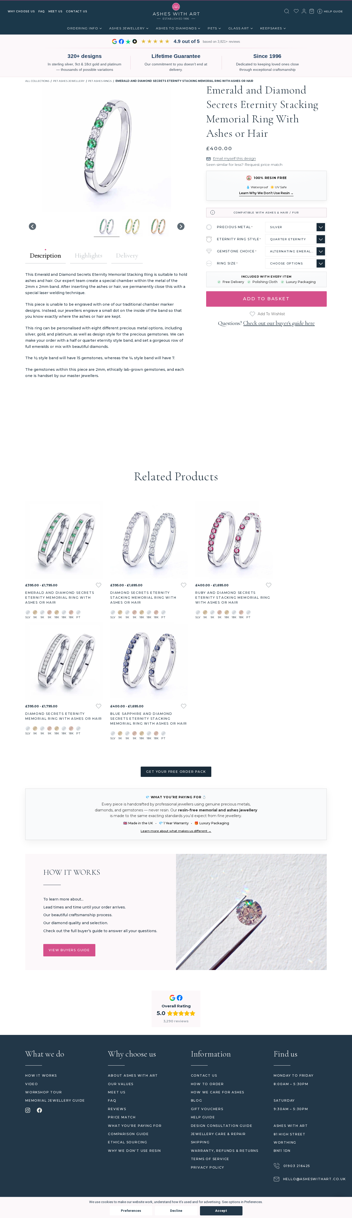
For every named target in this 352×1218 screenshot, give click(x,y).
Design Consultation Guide (222, 1126)
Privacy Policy (207, 1167)
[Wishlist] (296, 11)
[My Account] (304, 11)
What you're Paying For (135, 1126)
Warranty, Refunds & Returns (225, 1151)
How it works (41, 1075)
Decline (176, 1211)
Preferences (131, 1211)
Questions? (266, 323)
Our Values (120, 1084)
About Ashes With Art (133, 1075)
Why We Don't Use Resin (134, 1151)
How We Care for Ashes (218, 1092)
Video (31, 1084)
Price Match (122, 1117)
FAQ (112, 1100)
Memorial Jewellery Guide (55, 1100)
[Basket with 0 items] (312, 11)
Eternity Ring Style (239, 239)
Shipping (200, 1142)
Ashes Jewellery (127, 28)
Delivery (127, 255)
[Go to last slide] (32, 226)
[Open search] (286, 11)
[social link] (27, 1111)
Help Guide (203, 1117)
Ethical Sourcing (127, 1142)
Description (45, 255)
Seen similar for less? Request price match (244, 164)
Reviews (117, 1109)
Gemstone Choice (237, 251)
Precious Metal (235, 227)
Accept (221, 1211)
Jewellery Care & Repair (218, 1134)
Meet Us (116, 1092)
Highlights (88, 255)
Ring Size (227, 263)
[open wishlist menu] (99, 585)
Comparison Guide (128, 1134)
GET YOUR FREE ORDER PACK (176, 772)
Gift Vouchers (207, 1109)
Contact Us (204, 1075)
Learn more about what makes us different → (176, 831)
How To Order (207, 1084)
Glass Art (238, 28)
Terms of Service (210, 1159)
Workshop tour (43, 1092)
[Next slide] (181, 226)
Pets (212, 28)
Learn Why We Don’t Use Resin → (266, 193)
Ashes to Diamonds (176, 28)
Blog (196, 1100)
